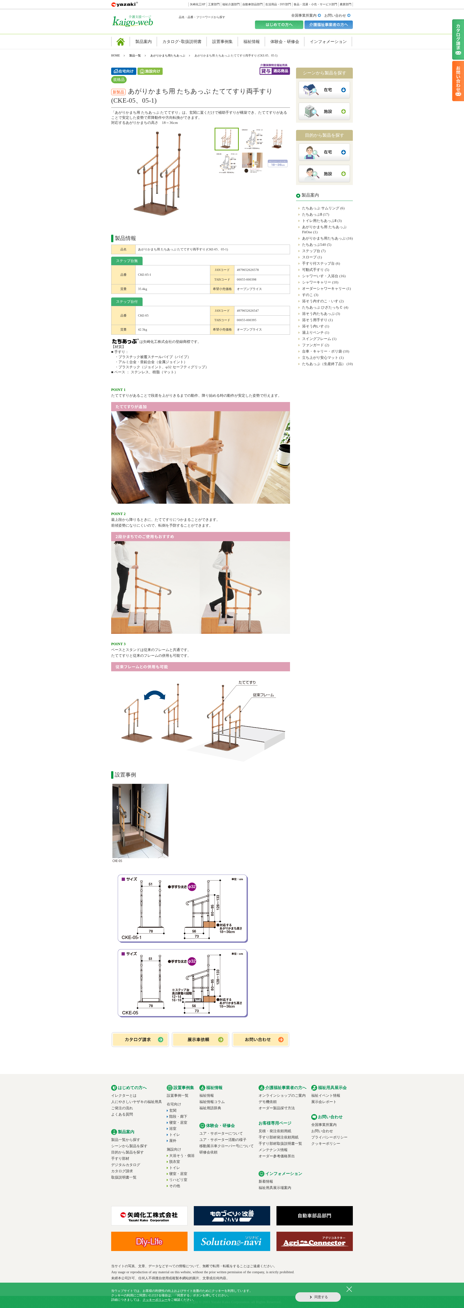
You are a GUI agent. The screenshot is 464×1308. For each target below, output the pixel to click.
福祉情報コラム (212, 1102)
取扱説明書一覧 (124, 1177)
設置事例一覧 (177, 1095)
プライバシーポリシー (329, 1137)
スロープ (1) (312, 257)
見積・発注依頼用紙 (275, 1131)
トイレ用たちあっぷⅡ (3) (322, 221)
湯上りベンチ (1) (315, 332)
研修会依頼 (208, 1152)
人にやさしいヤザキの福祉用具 (136, 1102)
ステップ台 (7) (314, 251)
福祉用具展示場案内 (275, 1188)
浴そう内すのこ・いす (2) (323, 301)
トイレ (174, 1135)
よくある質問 (122, 1114)
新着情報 (266, 1181)
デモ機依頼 (268, 1102)
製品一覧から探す (125, 1140)
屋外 (172, 1141)
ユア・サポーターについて (221, 1133)
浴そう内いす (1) (315, 326)
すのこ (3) (310, 295)
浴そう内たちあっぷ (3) (321, 314)
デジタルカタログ (125, 1165)
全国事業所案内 (304, 15)
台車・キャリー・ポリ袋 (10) (325, 351)
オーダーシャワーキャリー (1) (326, 288)
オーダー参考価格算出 (277, 1156)
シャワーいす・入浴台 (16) (324, 276)
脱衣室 (174, 1162)
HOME (115, 55)
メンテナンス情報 (273, 1150)
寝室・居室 (178, 1122)
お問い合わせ (335, 15)
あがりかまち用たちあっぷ (167, 55)
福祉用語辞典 (210, 1108)
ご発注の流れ (122, 1108)
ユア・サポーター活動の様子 (222, 1140)
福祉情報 (206, 1095)
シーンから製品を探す (129, 1146)
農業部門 (345, 4)
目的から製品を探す (127, 1152)
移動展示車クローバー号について (226, 1146)
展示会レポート (324, 1102)
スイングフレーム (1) (319, 339)
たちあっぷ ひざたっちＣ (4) (325, 307)
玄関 (172, 1110)
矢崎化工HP (197, 4)
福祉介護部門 (231, 4)
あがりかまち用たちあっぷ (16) (327, 238)
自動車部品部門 (252, 4)
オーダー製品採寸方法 (277, 1108)
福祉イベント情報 (325, 1095)
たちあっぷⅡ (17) (315, 214)
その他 (174, 1186)
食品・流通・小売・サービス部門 (315, 4)
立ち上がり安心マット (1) (323, 358)
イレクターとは (124, 1095)
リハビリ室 (178, 1180)
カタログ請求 (122, 1171)
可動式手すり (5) (315, 270)
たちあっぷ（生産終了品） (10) (327, 364)
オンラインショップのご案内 (282, 1095)
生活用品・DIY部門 (278, 4)
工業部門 (214, 4)
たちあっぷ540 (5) (316, 245)
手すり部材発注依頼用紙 (278, 1137)
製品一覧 (135, 55)
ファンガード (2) (315, 345)
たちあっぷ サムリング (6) (323, 208)
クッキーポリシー (325, 1143)
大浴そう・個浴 (182, 1156)
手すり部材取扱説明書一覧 (280, 1143)
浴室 (172, 1129)
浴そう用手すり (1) (317, 320)
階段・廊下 (178, 1116)
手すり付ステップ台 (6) (321, 263)
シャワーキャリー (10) (320, 282)
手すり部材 (120, 1158)
